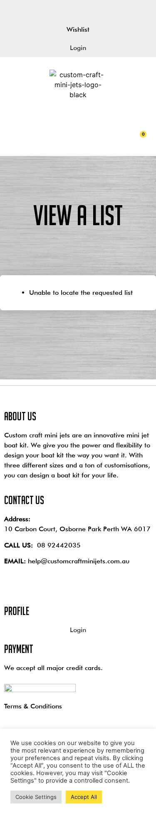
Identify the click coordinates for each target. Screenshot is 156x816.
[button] (10, 132)
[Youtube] (78, 10)
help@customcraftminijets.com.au (78, 561)
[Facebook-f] (64, 10)
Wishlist (78, 29)
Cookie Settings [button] (36, 796)
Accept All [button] (84, 796)
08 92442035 (59, 545)
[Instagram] (92, 10)
